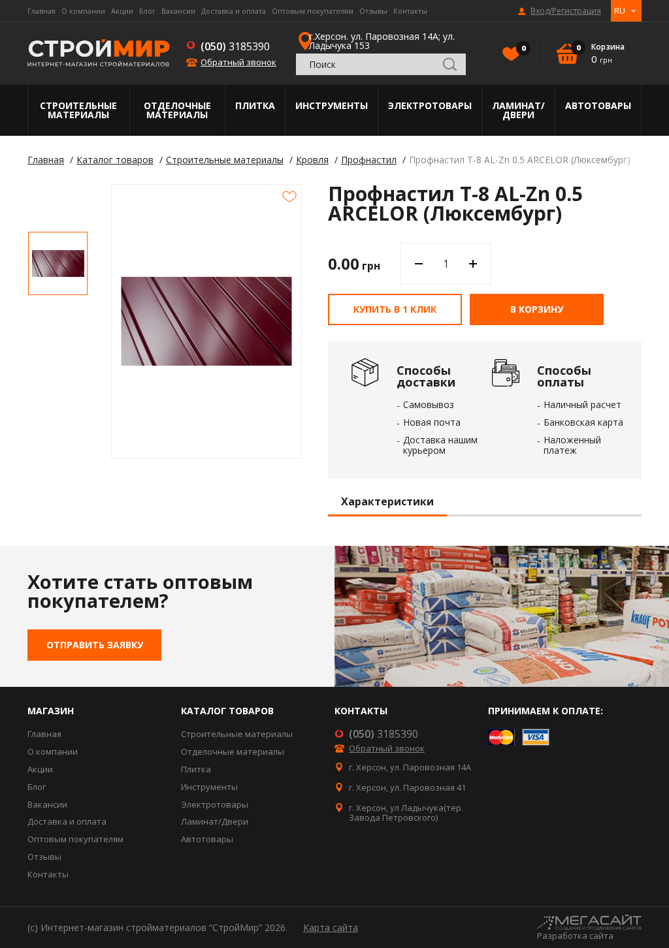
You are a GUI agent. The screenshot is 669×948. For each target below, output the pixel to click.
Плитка (255, 105)
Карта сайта (330, 927)
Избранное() (522, 48)
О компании (83, 11)
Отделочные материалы (177, 110)
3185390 (235, 46)
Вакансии (178, 11)
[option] (57, 263)
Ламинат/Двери (518, 110)
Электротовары (430, 105)
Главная (41, 11)
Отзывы (373, 11)
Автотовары (598, 105)
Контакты (410, 11)
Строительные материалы (78, 110)
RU (619, 10)
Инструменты (331, 105)
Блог (147, 11)
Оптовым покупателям (312, 11)
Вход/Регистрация (565, 11)
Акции (122, 11)
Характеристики (387, 502)
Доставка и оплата (233, 11)
